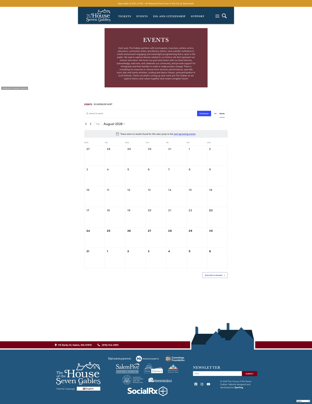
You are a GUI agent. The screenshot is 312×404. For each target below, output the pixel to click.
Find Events (204, 113)
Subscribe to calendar (214, 275)
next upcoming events (184, 133)
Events (142, 16)
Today (98, 124)
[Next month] (90, 123)
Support (198, 16)
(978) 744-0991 (110, 344)
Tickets (124, 16)
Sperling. (239, 387)
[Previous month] (85, 123)
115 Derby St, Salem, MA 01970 (75, 344)
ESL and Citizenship (169, 16)
